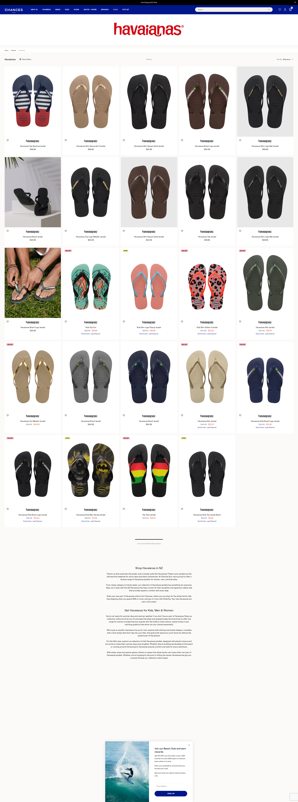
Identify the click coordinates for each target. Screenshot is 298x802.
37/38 (140, 133)
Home (6, 50)
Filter (26, 59)
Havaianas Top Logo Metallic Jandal (91, 237)
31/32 (94, 314)
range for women (116, 622)
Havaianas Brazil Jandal (33, 237)
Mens (57, 10)
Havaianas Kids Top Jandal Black (207, 515)
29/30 (87, 314)
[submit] (269, 9)
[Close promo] (295, 2)
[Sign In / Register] (285, 9)
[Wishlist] (280, 9)
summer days (128, 616)
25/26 (256, 408)
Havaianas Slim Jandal (265, 327)
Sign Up (170, 794)
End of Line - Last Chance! (90, 334)
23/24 (250, 408)
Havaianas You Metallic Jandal (32, 421)
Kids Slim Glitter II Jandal (207, 327)
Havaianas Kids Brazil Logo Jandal (265, 421)
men (162, 579)
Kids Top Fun (91, 327)
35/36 (82, 133)
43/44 (35, 133)
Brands (105, 10)
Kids (67, 10)
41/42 (30, 133)
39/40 (23, 133)
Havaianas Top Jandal (207, 237)
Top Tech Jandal (149, 515)
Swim (76, 10)
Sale (115, 10)
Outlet (125, 10)
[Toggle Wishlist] (33, 227)
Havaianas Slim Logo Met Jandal (265, 146)
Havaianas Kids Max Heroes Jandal (90, 515)
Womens (46, 10)
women (157, 579)
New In (34, 10)
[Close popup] (189, 745)
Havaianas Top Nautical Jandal (33, 146)
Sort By (279, 59)
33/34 (99, 314)
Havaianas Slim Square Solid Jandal (149, 146)
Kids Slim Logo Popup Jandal (149, 327)
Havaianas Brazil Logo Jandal (207, 146)
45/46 (42, 133)
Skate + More (90, 10)
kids (171, 579)
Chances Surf (166, 577)
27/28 (146, 314)
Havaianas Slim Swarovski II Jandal (90, 146)
